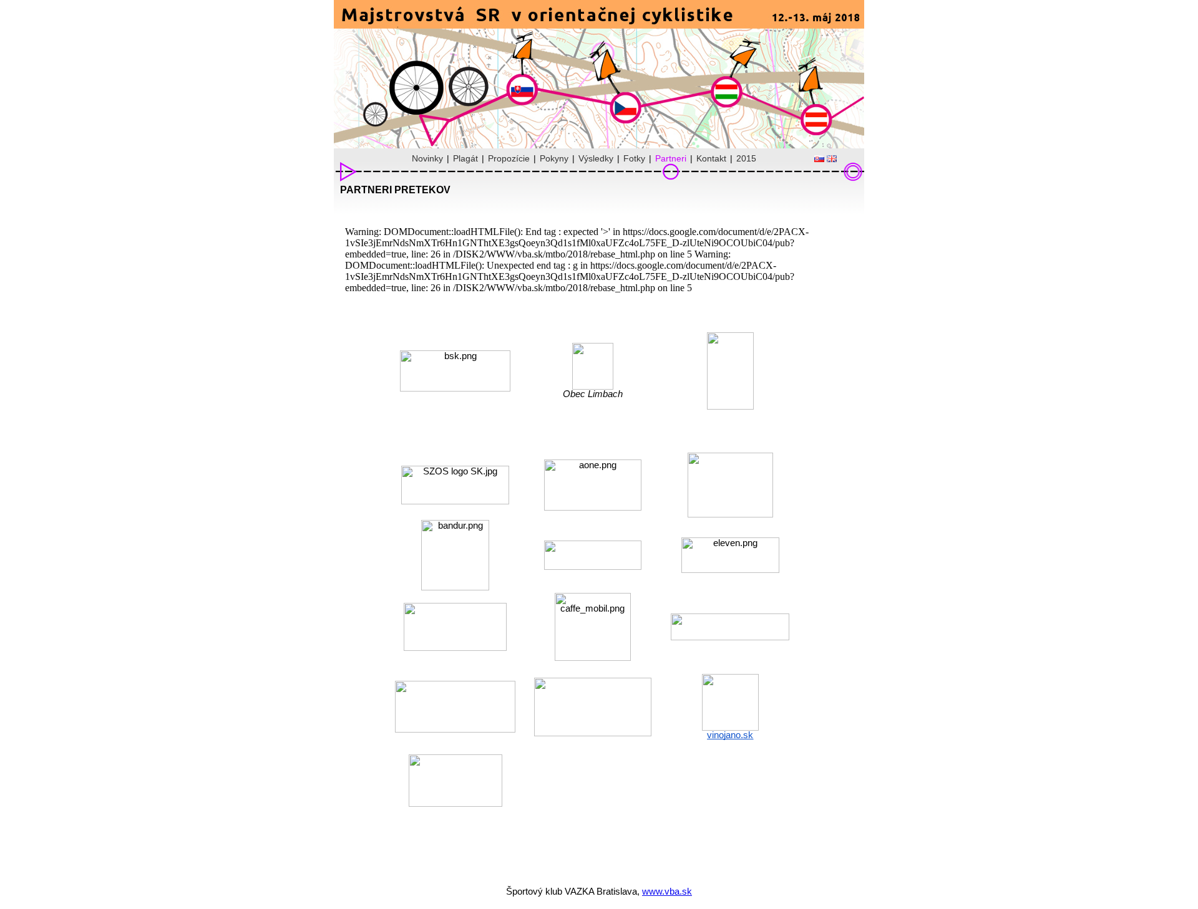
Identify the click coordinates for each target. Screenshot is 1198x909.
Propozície (509, 158)
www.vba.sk (667, 891)
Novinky (427, 158)
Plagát (465, 158)
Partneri (670, 158)
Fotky (634, 158)
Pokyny (554, 158)
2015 (746, 158)
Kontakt (711, 158)
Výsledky (595, 158)
